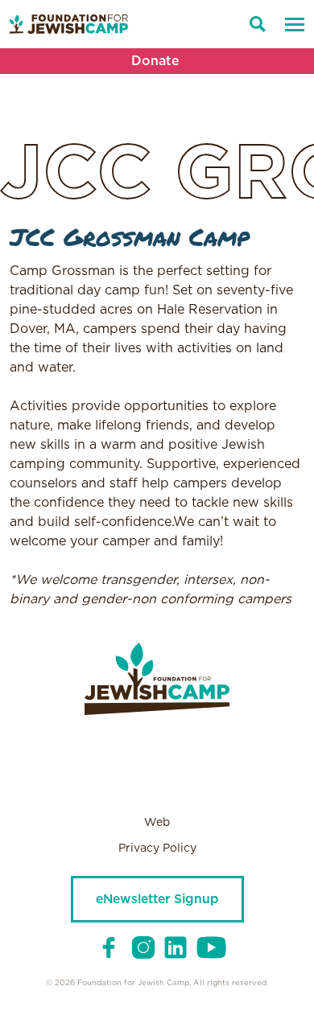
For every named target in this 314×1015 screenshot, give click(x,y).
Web (157, 822)
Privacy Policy (157, 848)
